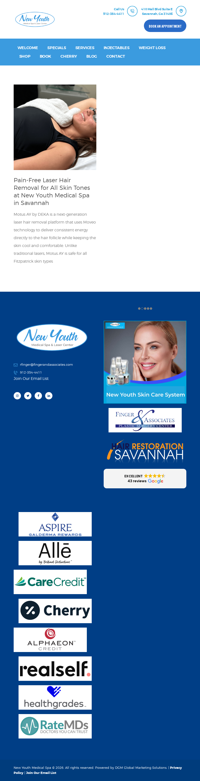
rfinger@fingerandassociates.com (46, 364)
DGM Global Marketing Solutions (141, 768)
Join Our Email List (41, 773)
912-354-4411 (31, 372)
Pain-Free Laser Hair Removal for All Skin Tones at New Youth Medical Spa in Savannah (52, 192)
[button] (145, 478)
